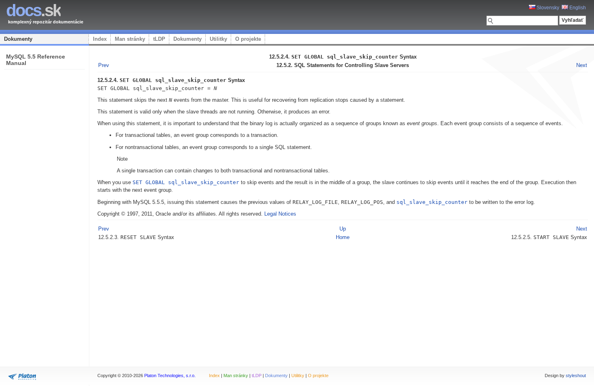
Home (343, 237)
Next (581, 65)
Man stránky (130, 39)
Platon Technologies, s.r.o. (170, 375)
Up (342, 229)
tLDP (159, 39)
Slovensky (547, 7)
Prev (103, 65)
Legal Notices (280, 214)
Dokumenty (18, 39)
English (577, 7)
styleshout (576, 375)
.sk (33, 10)
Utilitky (218, 39)
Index (100, 39)
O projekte (248, 39)
